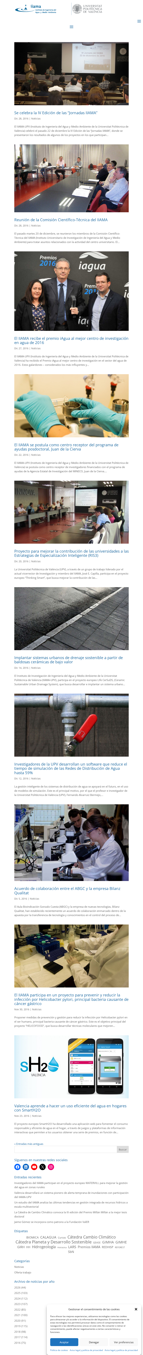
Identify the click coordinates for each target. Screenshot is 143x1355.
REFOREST (120, 1247)
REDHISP (107, 1247)
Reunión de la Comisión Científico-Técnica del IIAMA (61, 219)
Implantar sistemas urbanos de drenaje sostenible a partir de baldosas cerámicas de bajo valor (68, 659)
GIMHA (108, 1242)
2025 (17, 1293)
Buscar (123, 1149)
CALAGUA (48, 1237)
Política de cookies (59, 1350)
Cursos (62, 1237)
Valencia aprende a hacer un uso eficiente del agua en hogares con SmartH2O (70, 1108)
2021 (17, 1315)
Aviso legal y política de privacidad (86, 1350)
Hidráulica (62, 1247)
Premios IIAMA (89, 1247)
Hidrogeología (44, 1247)
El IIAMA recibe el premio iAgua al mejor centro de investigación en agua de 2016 (71, 340)
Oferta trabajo (22, 1272)
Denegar (94, 1342)
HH (28, 1247)
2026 (17, 1287)
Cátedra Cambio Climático (91, 1237)
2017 (17, 1337)
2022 (17, 1309)
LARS (72, 1247)
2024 (17, 1298)
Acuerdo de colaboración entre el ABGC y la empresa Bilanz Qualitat (67, 890)
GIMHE (121, 1242)
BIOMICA (32, 1237)
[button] (136, 1309)
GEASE (97, 1242)
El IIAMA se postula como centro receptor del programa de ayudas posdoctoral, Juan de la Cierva (66, 447)
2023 (17, 1304)
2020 (17, 1320)
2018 (17, 1331)
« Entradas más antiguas (28, 1144)
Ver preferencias (124, 1342)
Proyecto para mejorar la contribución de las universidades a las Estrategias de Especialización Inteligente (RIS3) (71, 553)
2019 (17, 1326)
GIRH (21, 1247)
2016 (17, 1342)
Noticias (36, 118)
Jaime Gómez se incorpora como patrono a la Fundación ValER (51, 1222)
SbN (71, 1252)
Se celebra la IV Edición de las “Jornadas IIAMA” (55, 112)
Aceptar (64, 1342)
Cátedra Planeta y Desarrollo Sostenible (54, 1242)
